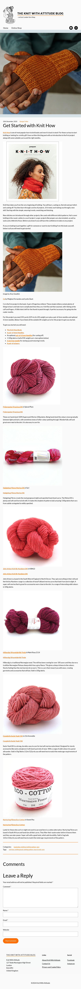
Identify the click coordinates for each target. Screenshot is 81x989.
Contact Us (46, 964)
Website (6, 930)
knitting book (19, 849)
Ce (4, 299)
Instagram (71, 964)
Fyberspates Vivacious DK (13, 407)
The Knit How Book (14, 330)
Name (5, 910)
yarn (38, 847)
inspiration (17, 847)
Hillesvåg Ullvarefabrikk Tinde (14, 652)
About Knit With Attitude (51, 960)
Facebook (70, 960)
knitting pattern (31, 847)
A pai (9, 333)
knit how (11, 849)
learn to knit (37, 849)
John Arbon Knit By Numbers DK (15, 569)
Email (5, 920)
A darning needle (13, 341)
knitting (23, 847)
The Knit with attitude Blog (40, 13)
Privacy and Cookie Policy (51, 967)
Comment (7, 887)
